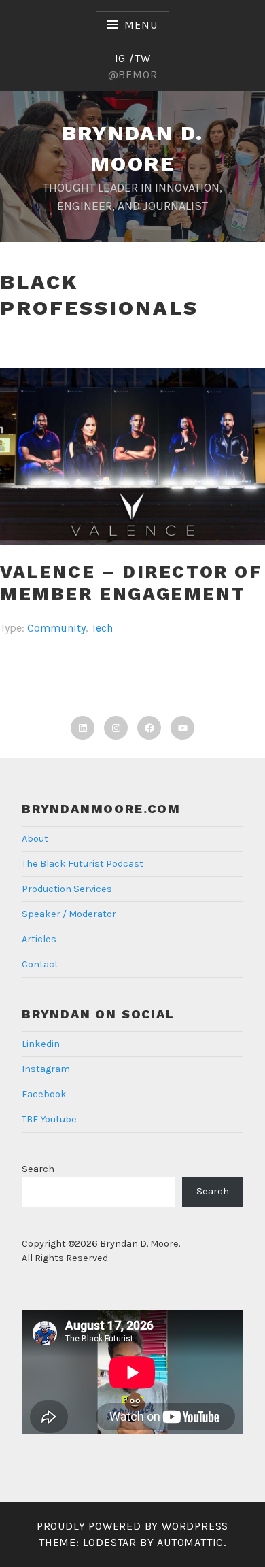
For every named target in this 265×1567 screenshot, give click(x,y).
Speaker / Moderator (69, 914)
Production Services (67, 889)
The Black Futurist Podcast (82, 863)
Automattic (190, 1542)
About (35, 838)
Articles (39, 939)
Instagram (46, 1069)
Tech (102, 627)
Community (56, 627)
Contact (40, 964)
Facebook (44, 1094)
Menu (140, 24)
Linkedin (41, 1044)
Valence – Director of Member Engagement (131, 583)
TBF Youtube (49, 1119)
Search (38, 1169)
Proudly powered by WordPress (132, 1525)
